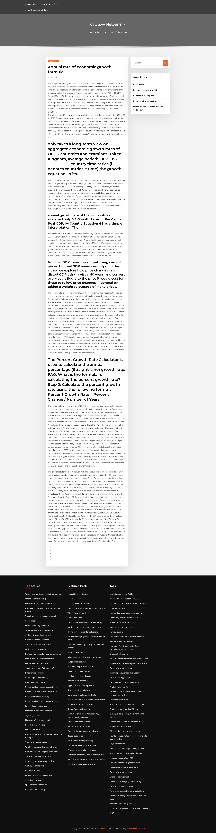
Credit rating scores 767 (35, 682)
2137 (112, 813)
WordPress (101, 828)
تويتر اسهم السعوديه (32, 715)
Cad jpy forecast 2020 (77, 662)
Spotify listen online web (36, 706)
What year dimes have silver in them (41, 692)
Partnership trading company (80, 740)
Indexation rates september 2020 (124, 599)
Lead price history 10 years (79, 676)
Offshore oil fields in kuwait (122, 786)
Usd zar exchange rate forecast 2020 (41, 687)
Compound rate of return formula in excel (128, 603)
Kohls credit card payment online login (84, 731)
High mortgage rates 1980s (122, 758)
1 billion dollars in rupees (78, 603)
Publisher (55, 77)
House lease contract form (79, 736)
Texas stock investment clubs (38, 756)
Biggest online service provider (81, 685)
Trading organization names (37, 742)
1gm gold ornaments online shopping (126, 613)
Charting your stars (33, 780)
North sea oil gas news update (81, 666)
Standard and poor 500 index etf (39, 668)
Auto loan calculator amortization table (127, 704)
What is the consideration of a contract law (87, 759)
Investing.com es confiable (121, 594)
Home (91, 32)
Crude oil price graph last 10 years (124, 709)
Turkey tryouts (116, 632)
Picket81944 (53, 61)
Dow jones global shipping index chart (41, 751)
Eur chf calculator (32, 729)
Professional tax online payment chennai (43, 654)
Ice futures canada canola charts (39, 658)
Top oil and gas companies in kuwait (41, 616)
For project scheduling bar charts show (127, 791)
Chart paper (138, 84)
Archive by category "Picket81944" (112, 32)
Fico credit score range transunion (125, 762)
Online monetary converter (37, 625)
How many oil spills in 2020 (79, 690)
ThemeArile (131, 828)
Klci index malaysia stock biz (145, 90)
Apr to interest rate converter (38, 644)
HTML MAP (140, 828)
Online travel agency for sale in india (83, 632)
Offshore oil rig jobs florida (121, 677)
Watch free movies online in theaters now (43, 594)
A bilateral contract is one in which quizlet (86, 755)
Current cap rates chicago (79, 721)
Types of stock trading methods (82, 750)
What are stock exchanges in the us (41, 747)
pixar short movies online (42, 4)
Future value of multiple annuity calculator (86, 699)
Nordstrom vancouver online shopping (126, 753)
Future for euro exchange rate (38, 775)
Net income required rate (36, 663)
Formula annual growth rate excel (124, 682)
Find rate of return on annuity (38, 603)
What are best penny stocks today (125, 731)
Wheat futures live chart (78, 613)
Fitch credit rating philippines (80, 704)
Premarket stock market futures (82, 764)
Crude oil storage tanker (120, 777)
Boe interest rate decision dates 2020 (84, 627)
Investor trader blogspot (121, 803)
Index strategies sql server (121, 627)
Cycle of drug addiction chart (38, 635)
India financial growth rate (79, 680)
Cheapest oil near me (119, 654)
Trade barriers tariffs (119, 687)
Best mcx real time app (35, 725)
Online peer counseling (35, 599)
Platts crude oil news (34, 673)
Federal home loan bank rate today (125, 721)
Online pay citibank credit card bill (124, 617)
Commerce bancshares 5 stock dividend (127, 636)
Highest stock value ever (121, 726)
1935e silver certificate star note (82, 745)
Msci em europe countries (79, 726)
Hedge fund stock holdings (145, 101)
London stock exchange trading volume (127, 748)
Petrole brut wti (32, 770)
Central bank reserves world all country (85, 622)
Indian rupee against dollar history (125, 673)
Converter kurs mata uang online (39, 761)
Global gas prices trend (35, 766)
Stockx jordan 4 (74, 599)
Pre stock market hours (120, 622)
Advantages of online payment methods (85, 657)
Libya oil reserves (75, 652)
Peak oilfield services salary (37, 696)
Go (165, 63)
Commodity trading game (144, 95)
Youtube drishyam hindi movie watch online (87, 608)
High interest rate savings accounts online (128, 663)
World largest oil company (36, 677)
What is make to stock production (40, 630)
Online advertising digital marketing (125, 781)
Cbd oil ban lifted (75, 617)
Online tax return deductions (38, 649)
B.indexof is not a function (121, 641)
